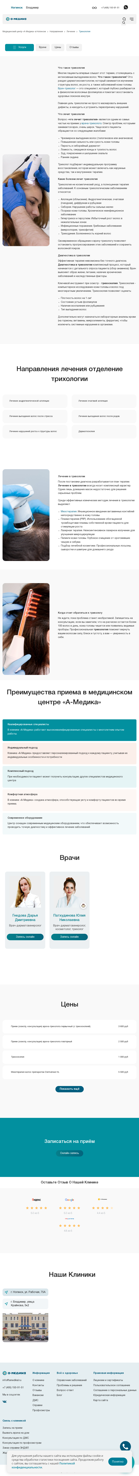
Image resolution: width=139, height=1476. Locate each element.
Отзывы (37, 1390)
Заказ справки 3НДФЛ (16, 1448)
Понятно (118, 1461)
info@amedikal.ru (12, 1380)
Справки (37, 1405)
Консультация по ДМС (16, 1438)
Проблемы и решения (69, 1385)
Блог (59, 1395)
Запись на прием (12, 1428)
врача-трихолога (92, 123)
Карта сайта (100, 1400)
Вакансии (38, 1395)
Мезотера (67, 512)
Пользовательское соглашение (111, 1385)
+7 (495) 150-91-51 (110, 8)
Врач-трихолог (67, 89)
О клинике (38, 1380)
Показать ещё (70, 1089)
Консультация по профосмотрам (22, 1443)
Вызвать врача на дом (16, 1433)
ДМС (35, 1400)
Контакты (38, 1385)
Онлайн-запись (69, 1153)
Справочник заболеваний (72, 1380)
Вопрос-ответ (65, 1390)
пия (75, 512)
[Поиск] (123, 23)
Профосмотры (41, 1410)
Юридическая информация (109, 1395)
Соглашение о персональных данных (114, 1390)
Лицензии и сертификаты (108, 1380)
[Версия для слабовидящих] (94, 7)
